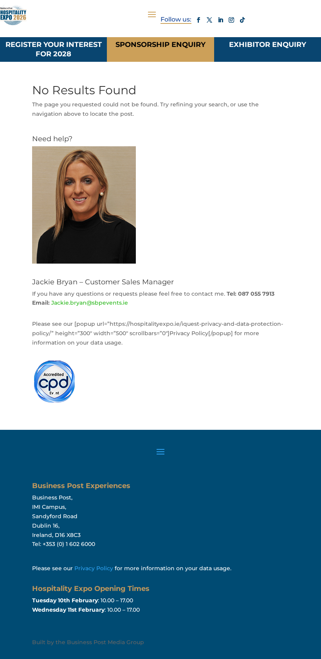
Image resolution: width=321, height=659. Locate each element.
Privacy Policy (93, 568)
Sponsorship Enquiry (160, 44)
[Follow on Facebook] (198, 19)
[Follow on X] (209, 19)
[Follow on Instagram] (231, 19)
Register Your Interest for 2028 (53, 49)
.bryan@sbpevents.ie (89, 302)
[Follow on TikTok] (242, 19)
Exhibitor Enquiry (267, 44)
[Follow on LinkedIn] (220, 19)
